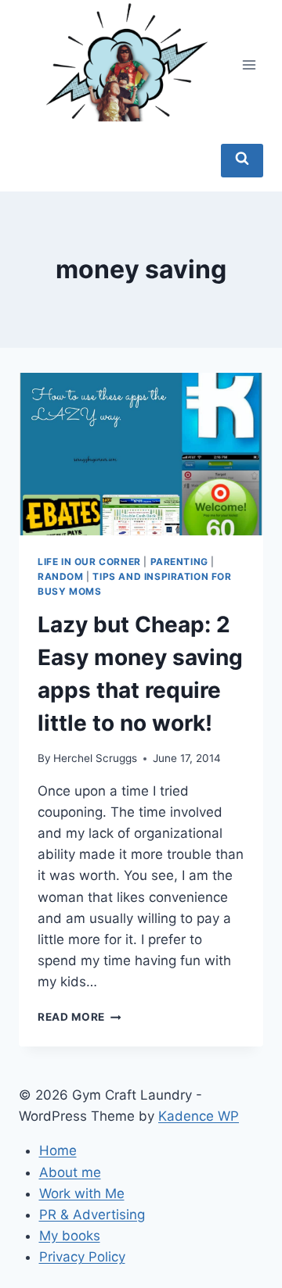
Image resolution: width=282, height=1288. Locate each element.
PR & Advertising (92, 1214)
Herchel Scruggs (95, 758)
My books (69, 1235)
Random (61, 576)
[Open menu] (248, 64)
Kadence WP (198, 1116)
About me (70, 1172)
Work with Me (82, 1193)
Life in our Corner (89, 561)
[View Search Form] (242, 160)
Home (58, 1150)
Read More (79, 1017)
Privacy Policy (82, 1257)
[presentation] (141, 454)
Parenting (179, 561)
